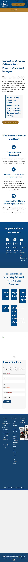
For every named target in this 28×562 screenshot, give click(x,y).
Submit (7, 401)
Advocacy (14, 442)
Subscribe (14, 453)
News (14, 450)
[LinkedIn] (5, 447)
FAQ (14, 444)
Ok (14, 559)
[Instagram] (7, 445)
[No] (26, 558)
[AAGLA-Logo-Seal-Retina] (4, 1)
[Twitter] (5, 445)
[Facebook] (3, 445)
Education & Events (14, 434)
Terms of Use (14, 457)
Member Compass (14, 439)
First (4, 378)
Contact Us (14, 422)
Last (4, 384)
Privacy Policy (14, 462)
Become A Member (14, 427)
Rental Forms (14, 447)
